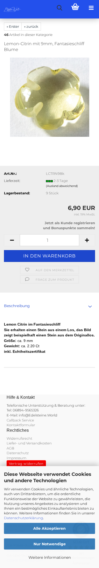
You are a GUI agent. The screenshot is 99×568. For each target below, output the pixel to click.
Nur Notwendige (50, 544)
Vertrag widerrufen (26, 464)
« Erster (13, 26)
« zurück (31, 26)
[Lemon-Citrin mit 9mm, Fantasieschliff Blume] (49, 97)
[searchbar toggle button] (59, 8)
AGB (10, 448)
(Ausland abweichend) (62, 186)
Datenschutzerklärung (23, 518)
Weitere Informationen (50, 557)
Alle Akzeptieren (49, 528)
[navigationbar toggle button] (91, 8)
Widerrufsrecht (19, 438)
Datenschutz (18, 453)
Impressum (16, 458)
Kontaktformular (21, 425)
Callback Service (20, 420)
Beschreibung (17, 305)
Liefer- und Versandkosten (29, 443)
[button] (12, 240)
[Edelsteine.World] (10, 9)
